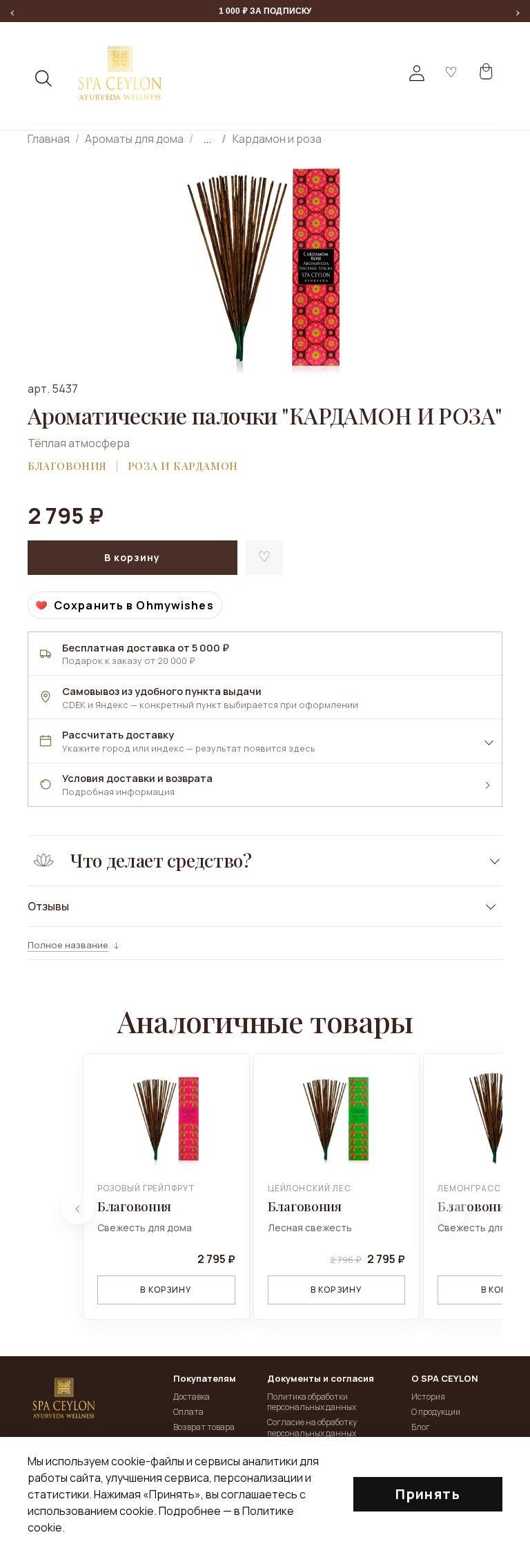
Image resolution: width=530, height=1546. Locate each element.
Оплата (188, 1412)
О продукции (435, 1412)
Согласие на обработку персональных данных (312, 1427)
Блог (420, 1427)
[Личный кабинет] (416, 73)
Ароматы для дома (134, 138)
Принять (427, 1494)
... (207, 139)
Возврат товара (204, 1427)
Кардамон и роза (277, 138)
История (428, 1396)
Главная (49, 138)
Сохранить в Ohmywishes (134, 605)
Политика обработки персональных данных (311, 1402)
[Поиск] (44, 78)
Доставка (191, 1396)
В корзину (166, 1289)
